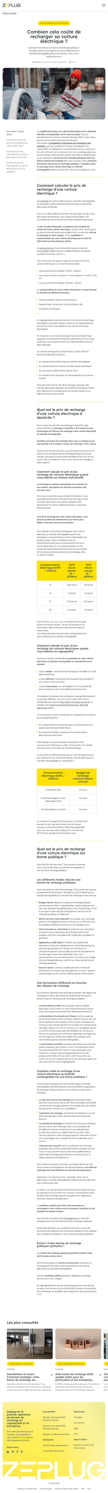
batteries (44, 201)
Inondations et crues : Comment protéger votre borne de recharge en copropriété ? (23, 1377)
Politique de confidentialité (27, 1489)
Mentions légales (46, 1489)
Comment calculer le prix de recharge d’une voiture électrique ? (17, 143)
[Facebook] (17, 1451)
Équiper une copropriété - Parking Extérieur (55, 1427)
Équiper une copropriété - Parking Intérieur (55, 1418)
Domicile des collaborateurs (55, 1445)
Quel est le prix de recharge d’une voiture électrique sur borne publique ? (17, 167)
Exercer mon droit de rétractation (83, 1446)
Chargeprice (69, 1218)
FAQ (76, 1434)
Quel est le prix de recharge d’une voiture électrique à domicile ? (17, 154)
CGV (89, 1489)
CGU (83, 1489)
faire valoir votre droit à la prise (74, 702)
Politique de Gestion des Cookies (67, 1489)
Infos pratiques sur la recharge (54, 23)
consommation (47, 248)
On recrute (79, 1423)
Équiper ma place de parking (56, 1434)
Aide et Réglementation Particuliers (71, 1364)
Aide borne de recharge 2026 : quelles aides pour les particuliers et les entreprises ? (74, 1377)
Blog (76, 1428)
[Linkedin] (8, 1451)
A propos (78, 1417)
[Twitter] (22, 1451)
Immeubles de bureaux (53, 1451)
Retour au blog (9, 13)
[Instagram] (13, 1451)
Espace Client (80, 1439)
